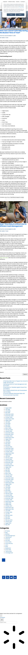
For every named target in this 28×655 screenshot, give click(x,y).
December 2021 (9, 461)
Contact (23, 1)
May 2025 (7, 425)
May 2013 (7, 524)
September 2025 (9, 419)
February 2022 (9, 458)
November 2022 (9, 450)
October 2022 (8, 451)
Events (17, 1)
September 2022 (9, 453)
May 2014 (7, 517)
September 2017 (9, 507)
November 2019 (9, 498)
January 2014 (8, 521)
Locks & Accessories (7, 594)
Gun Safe (7, 540)
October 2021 (8, 464)
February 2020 (9, 493)
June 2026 (7, 411)
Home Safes (8, 542)
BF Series (7, 531)
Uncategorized (9, 553)
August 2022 (8, 454)
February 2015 (8, 515)
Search (2, 372)
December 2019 (9, 496)
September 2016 (9, 509)
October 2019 (8, 500)
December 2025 (9, 414)
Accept (11, 14)
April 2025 (7, 426)
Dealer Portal (5, 605)
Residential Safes (6, 590)
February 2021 (8, 475)
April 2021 (7, 472)
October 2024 (8, 436)
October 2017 (8, 506)
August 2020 (8, 484)
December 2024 (9, 433)
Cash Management (12, 199)
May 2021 (7, 470)
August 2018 (8, 504)
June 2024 (7, 442)
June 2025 (7, 423)
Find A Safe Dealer (6, 592)
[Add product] (1, 615)
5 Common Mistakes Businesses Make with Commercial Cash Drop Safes (14, 394)
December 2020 (9, 478)
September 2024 (9, 437)
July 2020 (7, 486)
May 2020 (7, 489)
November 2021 (9, 462)
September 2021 (9, 465)
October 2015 (8, 512)
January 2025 (8, 431)
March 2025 (8, 428)
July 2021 (7, 468)
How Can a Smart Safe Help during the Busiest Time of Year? (14, 32)
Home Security (9, 543)
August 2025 (8, 420)
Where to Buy (11, 1)
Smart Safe (21, 199)
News (6, 546)
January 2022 (8, 459)
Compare (2, 617)
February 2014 (8, 520)
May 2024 (7, 444)
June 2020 (7, 487)
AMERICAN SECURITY (11, 610)
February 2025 (9, 430)
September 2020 (9, 482)
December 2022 (9, 448)
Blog (6, 199)
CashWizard (11, 369)
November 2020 (9, 479)
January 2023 (8, 447)
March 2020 (8, 492)
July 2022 (7, 456)
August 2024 (8, 439)
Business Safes (5, 585)
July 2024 (7, 440)
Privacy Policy (14, 611)
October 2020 (8, 481)
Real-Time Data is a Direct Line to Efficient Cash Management (13, 225)
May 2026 (7, 412)
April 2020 (7, 490)
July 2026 (7, 409)
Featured (7, 539)
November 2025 (9, 415)
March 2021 (8, 473)
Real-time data (4, 257)
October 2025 (8, 417)
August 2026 (8, 408)
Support (5, 1)
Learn (6, 545)
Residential (8, 548)
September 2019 (9, 501)
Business (7, 534)
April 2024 (7, 445)
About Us (4, 603)
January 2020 (8, 495)
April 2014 (7, 518)
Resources (4, 599)
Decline (20, 14)
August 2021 (8, 467)
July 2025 (7, 422)
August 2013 (8, 523)
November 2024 (9, 434)
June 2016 (7, 510)
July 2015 (7, 514)
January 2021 (8, 476)
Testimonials (8, 551)
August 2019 (8, 503)
